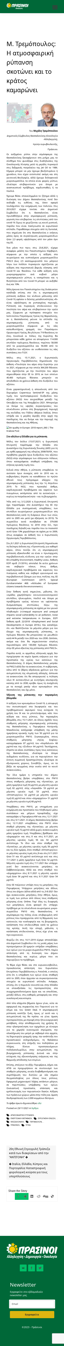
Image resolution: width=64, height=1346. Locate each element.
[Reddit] (38, 1196)
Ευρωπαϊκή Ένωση (46, 1118)
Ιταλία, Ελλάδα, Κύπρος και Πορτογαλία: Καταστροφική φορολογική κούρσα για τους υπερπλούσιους (28, 1170)
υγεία (28, 1125)
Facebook (31, 1268)
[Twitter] (25, 1196)
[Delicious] (52, 1196)
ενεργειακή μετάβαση (21, 1118)
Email (23, 1268)
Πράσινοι (15, 1125)
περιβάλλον (36, 1121)
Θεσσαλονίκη (17, 1121)
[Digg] (45, 1196)
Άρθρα (35, 1108)
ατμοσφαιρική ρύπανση (22, 1115)
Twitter (40, 1268)
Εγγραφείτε (32, 1314)
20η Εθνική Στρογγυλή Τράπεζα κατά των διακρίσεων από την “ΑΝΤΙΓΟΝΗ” (29, 1153)
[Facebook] (18, 1196)
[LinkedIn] (32, 1196)
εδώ (39, 1103)
